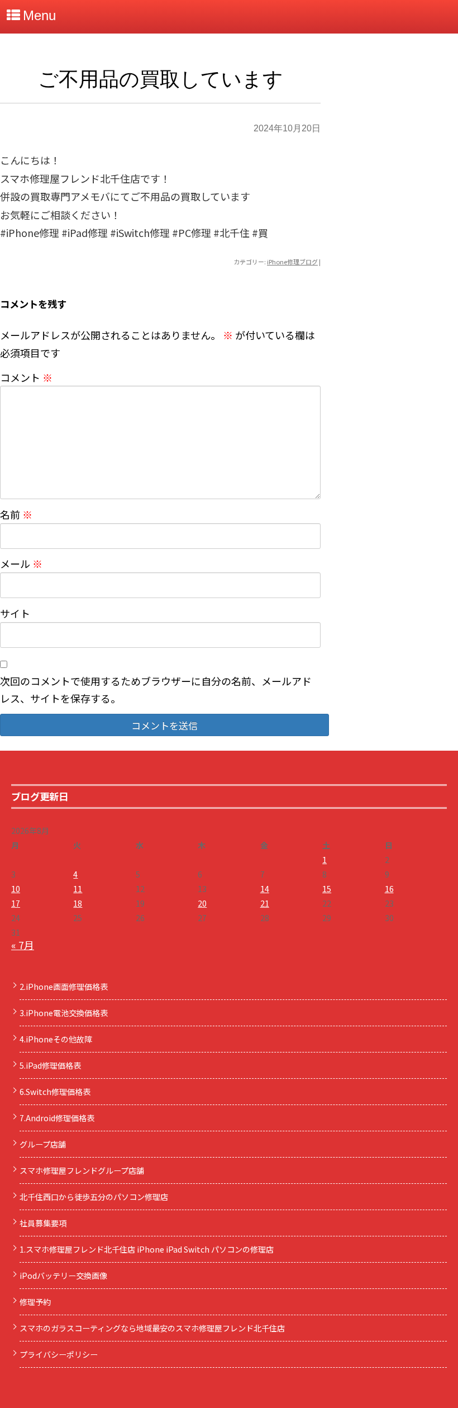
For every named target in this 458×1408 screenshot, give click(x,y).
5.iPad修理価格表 (50, 1065)
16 (389, 888)
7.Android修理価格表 (57, 1117)
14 (264, 888)
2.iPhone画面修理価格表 (64, 986)
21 (264, 903)
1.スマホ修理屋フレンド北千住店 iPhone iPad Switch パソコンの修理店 (147, 1249)
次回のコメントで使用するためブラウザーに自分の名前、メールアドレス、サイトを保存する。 (156, 689)
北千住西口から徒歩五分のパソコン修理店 (94, 1196)
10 (15, 888)
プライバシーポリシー (59, 1354)
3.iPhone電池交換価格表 (64, 1012)
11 (77, 888)
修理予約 (35, 1301)
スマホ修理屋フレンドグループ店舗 (82, 1170)
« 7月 (22, 944)
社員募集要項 (43, 1223)
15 (326, 888)
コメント (26, 377)
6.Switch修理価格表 (55, 1091)
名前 (16, 514)
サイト (15, 613)
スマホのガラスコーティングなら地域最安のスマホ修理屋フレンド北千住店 (152, 1328)
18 (77, 903)
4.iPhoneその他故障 (56, 1039)
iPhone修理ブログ (292, 261)
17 (15, 903)
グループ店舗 (43, 1144)
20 (202, 903)
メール (21, 563)
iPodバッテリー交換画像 (63, 1275)
